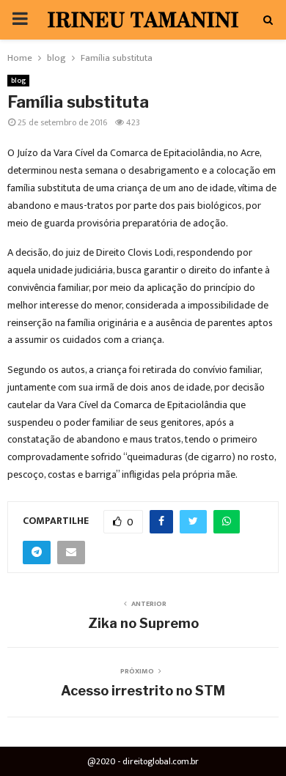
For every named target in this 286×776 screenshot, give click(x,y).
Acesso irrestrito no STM (143, 690)
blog (18, 80)
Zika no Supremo (143, 623)
